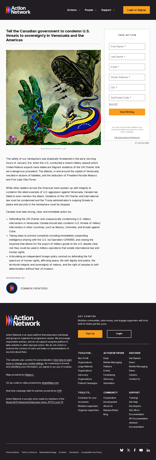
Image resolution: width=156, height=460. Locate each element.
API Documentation (138, 418)
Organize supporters (88, 410)
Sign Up (90, 333)
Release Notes (110, 410)
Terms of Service (29, 452)
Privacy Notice (12, 452)
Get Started (134, 358)
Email (105, 358)
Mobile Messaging (112, 362)
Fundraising (109, 374)
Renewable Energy (47, 452)
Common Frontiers (34, 288)
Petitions (107, 366)
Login (119, 333)
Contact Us (134, 379)
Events (106, 370)
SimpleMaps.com (50, 382)
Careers (133, 374)
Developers (135, 406)
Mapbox (29, 374)
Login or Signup (136, 9)
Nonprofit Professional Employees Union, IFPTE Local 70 (34, 402)
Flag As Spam (143, 143)
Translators (74, 452)
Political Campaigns (87, 383)
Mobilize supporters (88, 406)
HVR (59, 390)
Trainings (133, 397)
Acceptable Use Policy (91, 452)
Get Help (133, 402)
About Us (108, 406)
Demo (132, 362)
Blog (105, 414)
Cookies (62, 452)
